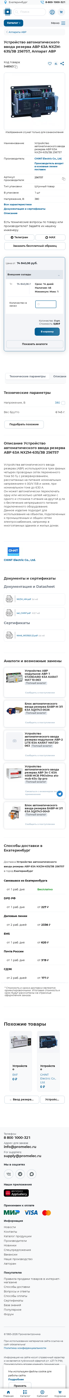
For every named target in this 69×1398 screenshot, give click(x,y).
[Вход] (52, 12)
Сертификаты (13, 1300)
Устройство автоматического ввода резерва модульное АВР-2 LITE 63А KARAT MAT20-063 (44, 739)
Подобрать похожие (24, 424)
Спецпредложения (17, 1250)
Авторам (10, 1264)
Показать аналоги (35, 344)
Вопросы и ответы (17, 1291)
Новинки (10, 1245)
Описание (10, 213)
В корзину (47, 332)
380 (57, 402)
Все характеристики (18, 204)
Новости (10, 1227)
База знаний (12, 1305)
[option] (34, 101)
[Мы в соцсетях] (8, 1174)
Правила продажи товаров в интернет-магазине (32, 1281)
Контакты (10, 1232)
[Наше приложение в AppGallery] (16, 1193)
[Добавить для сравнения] (56, 63)
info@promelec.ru (20, 1147)
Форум (9, 1314)
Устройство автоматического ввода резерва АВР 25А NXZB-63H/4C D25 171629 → (55, 1099)
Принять (20, 1386)
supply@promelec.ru (22, 1156)
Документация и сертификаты (24, 209)
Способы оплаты (15, 1296)
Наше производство (18, 1259)
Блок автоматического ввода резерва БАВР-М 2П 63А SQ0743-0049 (44, 810)
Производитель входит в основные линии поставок (48, 166)
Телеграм (21, 237)
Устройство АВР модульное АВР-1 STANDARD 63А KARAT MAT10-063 (41, 677)
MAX (52, 237)
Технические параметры (28, 376)
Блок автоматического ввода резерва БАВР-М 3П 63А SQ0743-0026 (44, 708)
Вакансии (10, 1254)
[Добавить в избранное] (50, 63)
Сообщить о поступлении (40, 693)
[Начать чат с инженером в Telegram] (59, 793)
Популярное (12, 1310)
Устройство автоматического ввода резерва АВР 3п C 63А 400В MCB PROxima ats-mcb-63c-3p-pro (42, 774)
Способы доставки (17, 1287)
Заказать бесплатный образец (35, 246)
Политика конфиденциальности (25, 1347)
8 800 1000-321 (17, 1138)
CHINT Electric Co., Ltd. (48, 159)
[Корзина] (61, 12)
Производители (15, 1241)
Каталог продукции (18, 1236)
